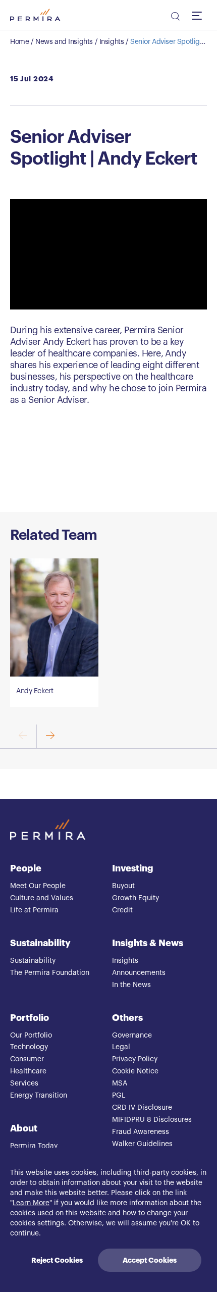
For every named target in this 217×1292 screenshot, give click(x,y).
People (25, 868)
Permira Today (34, 1146)
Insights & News (147, 943)
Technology (29, 1047)
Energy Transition (38, 1095)
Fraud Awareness (140, 1131)
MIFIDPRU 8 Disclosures (152, 1119)
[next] (49, 736)
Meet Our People (38, 886)
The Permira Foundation (49, 972)
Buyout (123, 886)
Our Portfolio (31, 1035)
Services (24, 1083)
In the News (131, 985)
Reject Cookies (57, 1260)
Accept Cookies (150, 1260)
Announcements (139, 972)
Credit (122, 910)
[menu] (199, 15)
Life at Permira (34, 910)
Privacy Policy (134, 1059)
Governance (132, 1035)
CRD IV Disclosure (142, 1107)
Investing (132, 868)
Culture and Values (41, 898)
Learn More (31, 1203)
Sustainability (40, 943)
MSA (119, 1083)
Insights (111, 41)
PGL (118, 1095)
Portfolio (29, 1017)
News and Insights (64, 41)
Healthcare (28, 1071)
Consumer (27, 1059)
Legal (121, 1047)
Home (19, 41)
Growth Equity (135, 898)
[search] (175, 18)
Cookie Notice (135, 1071)
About (23, 1128)
